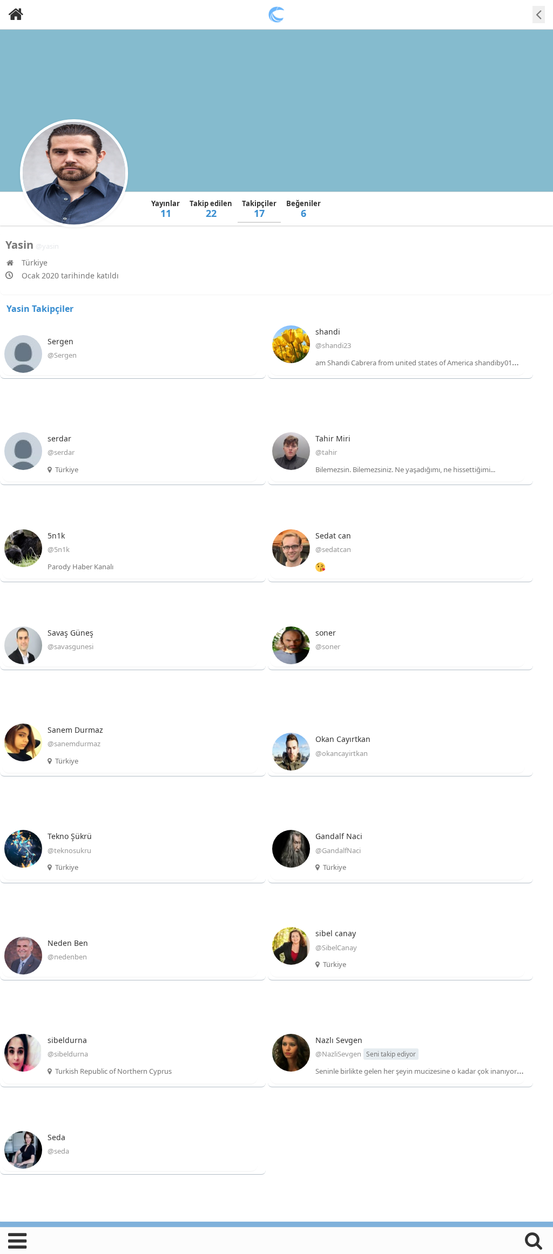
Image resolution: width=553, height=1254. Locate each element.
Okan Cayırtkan (342, 739)
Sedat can (333, 535)
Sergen (60, 341)
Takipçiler (259, 209)
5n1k (56, 535)
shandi (327, 331)
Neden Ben (68, 943)
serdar (59, 438)
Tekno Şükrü (70, 836)
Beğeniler (303, 209)
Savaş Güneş (70, 633)
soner (325, 633)
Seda (56, 1137)
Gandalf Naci (338, 836)
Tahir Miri (332, 438)
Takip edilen (211, 209)
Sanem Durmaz (75, 730)
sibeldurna (67, 1040)
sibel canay (335, 933)
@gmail (524, 362)
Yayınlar (165, 209)
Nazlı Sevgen (338, 1040)
